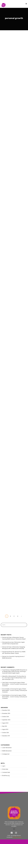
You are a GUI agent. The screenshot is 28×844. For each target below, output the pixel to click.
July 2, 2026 (6, 262)
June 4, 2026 (6, 387)
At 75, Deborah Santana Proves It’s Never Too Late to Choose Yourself (14, 208)
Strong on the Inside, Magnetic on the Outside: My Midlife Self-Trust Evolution (13, 572)
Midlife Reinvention (7, 751)
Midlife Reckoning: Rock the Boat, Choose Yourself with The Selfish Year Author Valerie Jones (14, 321)
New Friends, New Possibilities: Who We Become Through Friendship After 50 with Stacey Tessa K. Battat (13, 109)
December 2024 (6, 710)
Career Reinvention (7, 747)
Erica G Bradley (5, 689)
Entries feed (5, 769)
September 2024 (6, 719)
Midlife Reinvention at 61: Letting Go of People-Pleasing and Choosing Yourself (13, 510)
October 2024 (5, 716)
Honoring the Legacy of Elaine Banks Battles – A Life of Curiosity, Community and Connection (14, 684)
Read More (6, 96)
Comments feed (6, 772)
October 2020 (5, 732)
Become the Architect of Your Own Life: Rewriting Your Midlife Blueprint (13, 159)
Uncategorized (5, 754)
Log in (3, 766)
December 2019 (6, 735)
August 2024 (5, 723)
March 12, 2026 (7, 578)
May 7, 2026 (6, 515)
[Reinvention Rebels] (3, 4)
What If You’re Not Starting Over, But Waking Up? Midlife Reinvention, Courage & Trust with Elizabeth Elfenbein (14, 58)
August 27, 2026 (7, 64)
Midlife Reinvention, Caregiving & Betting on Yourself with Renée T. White (13, 445)
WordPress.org (6, 775)
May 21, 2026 (6, 450)
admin (14, 64)
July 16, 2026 (6, 212)
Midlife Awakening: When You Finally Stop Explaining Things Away (13, 383)
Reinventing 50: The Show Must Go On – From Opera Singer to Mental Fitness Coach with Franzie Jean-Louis (14, 677)
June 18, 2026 (6, 327)
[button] (14, 829)
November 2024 (6, 713)
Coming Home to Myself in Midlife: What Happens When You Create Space (14, 258)
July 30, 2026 (6, 163)
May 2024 (4, 726)
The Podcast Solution (17, 837)
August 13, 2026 (7, 116)
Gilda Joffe (4, 676)
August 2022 (5, 729)
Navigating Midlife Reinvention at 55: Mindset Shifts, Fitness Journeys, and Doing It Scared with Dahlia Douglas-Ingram (14, 671)
